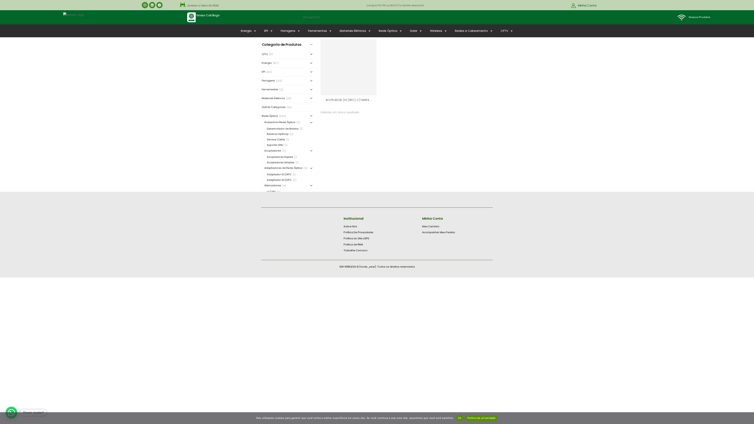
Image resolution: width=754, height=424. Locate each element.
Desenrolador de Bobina (282, 129)
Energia (246, 31)
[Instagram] (145, 5)
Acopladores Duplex (280, 157)
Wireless (436, 31)
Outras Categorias (273, 107)
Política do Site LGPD (356, 238)
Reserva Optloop (278, 134)
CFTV (504, 31)
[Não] (749, 418)
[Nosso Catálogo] (191, 17)
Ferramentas (317, 31)
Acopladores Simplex (280, 162)
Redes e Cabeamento (471, 31)
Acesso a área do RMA (203, 5)
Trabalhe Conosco (356, 250)
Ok (459, 417)
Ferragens (288, 31)
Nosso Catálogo (208, 15)
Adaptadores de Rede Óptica (283, 168)
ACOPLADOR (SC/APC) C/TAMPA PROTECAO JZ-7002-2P (363, 100)
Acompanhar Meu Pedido (438, 232)
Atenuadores (272, 185)
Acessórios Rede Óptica (279, 122)
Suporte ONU (275, 145)
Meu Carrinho (430, 226)
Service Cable (276, 139)
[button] (218, 5)
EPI (266, 31)
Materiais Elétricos (353, 31)
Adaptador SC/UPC (279, 180)
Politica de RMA (353, 244)
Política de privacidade (481, 417)
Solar (413, 31)
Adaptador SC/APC (279, 174)
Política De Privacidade (358, 232)
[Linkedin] (152, 5)
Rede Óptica (388, 31)
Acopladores (272, 151)
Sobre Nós (350, 226)
